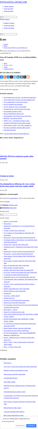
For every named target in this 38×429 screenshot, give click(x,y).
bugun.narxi (9, 208)
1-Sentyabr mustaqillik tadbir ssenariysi (14, 411)
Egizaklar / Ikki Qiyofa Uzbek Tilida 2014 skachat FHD (18, 270)
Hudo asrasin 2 (7, 223)
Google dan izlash (9, 25)
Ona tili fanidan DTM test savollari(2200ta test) (15, 47)
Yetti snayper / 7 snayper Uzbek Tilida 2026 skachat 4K (18, 254)
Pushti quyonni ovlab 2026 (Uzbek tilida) (14, 302)
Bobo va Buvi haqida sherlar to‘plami (13, 415)
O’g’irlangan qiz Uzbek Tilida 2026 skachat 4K (16, 275)
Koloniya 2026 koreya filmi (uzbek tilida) (15, 291)
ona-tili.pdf (15, 89)
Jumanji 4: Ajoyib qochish (10, 221)
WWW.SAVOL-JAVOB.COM (13, 2)
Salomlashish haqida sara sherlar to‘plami (14, 391)
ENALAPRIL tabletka (9, 382)
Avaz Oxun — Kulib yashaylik (12, 295)
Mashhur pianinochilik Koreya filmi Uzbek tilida (16, 288)
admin (5, 63)
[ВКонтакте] (1, 76)
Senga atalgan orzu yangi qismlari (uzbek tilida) (16, 330)
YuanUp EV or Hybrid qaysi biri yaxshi (14, 312)
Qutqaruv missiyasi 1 (9, 298)
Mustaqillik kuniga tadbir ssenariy (12, 408)
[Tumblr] (21, 76)
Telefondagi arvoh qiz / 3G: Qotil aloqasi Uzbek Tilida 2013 (19, 277)
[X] (11, 76)
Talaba (5, 67)
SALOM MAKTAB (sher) (10, 378)
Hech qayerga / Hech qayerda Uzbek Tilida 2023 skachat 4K (19, 237)
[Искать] (18, 34)
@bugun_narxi (10, 205)
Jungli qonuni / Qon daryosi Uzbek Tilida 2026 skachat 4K (19, 251)
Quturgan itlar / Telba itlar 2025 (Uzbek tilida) (16, 244)
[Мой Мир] (8, 76)
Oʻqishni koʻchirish (7, 176)
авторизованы (14, 198)
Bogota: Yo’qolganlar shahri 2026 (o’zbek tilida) (16, 265)
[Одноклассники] (4, 76)
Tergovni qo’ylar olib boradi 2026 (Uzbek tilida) (16, 300)
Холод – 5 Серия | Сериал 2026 (12, 347)
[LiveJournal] (24, 76)
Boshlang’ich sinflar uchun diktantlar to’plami (16, 370)
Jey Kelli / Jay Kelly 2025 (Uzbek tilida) (14, 230)
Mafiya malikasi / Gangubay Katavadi (13, 267)
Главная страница (9, 23)
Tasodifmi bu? (7, 293)
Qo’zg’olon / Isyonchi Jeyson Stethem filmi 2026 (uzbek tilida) (20, 272)
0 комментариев (8, 69)
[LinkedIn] (18, 76)
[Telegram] (14, 76)
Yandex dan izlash (9, 28)
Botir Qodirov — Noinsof (10, 309)
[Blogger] (28, 76)
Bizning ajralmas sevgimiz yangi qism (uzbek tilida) (17, 328)
